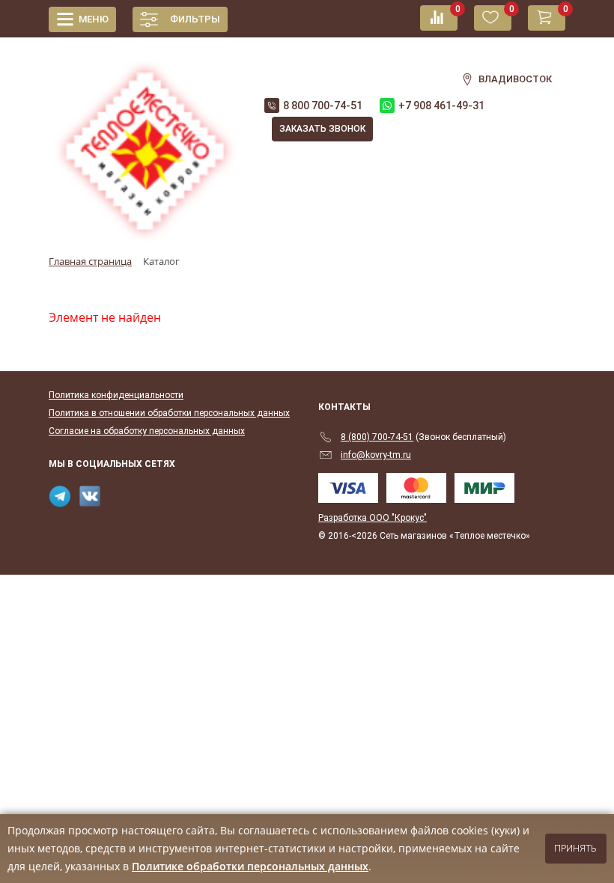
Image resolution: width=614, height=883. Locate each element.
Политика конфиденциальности (116, 395)
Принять (575, 848)
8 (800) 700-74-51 (377, 437)
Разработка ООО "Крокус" (372, 518)
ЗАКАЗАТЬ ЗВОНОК (322, 128)
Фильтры (195, 19)
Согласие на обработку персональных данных (147, 431)
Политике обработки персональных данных (250, 866)
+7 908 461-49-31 (441, 105)
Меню (94, 19)
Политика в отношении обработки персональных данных (169, 413)
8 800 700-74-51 (322, 105)
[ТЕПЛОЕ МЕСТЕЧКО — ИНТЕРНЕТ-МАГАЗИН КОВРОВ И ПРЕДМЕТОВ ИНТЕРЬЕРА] (145, 142)
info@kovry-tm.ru (376, 455)
